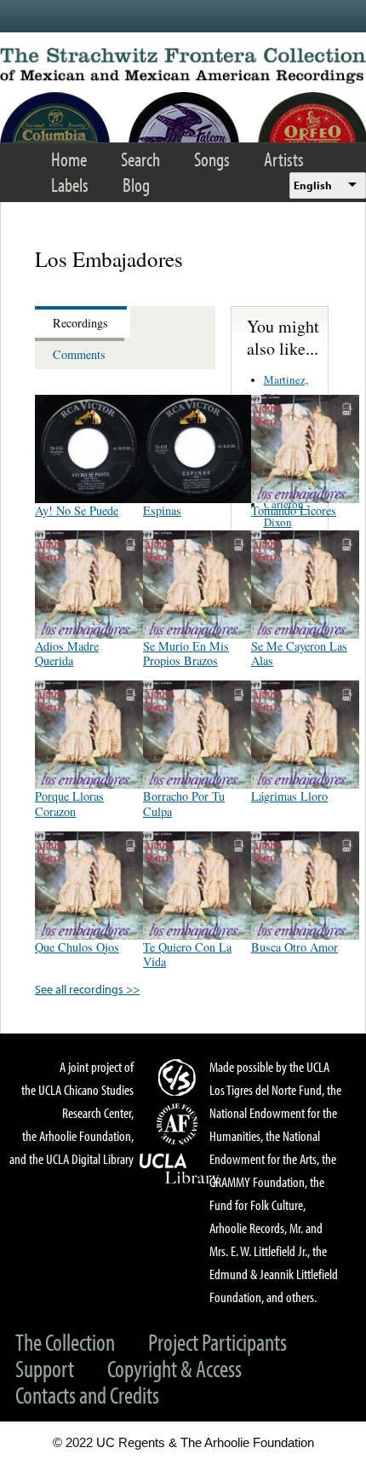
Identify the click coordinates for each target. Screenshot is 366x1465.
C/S (180, 1077)
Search (140, 159)
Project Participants (217, 1342)
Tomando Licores (293, 510)
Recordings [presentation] (80, 323)
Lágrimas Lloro (289, 796)
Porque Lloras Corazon (69, 803)
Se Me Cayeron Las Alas (299, 653)
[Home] (183, 66)
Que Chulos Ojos (77, 947)
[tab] (82, 322)
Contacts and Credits (87, 1395)
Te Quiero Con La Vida (187, 954)
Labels (70, 184)
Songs (212, 159)
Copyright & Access (174, 1368)
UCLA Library (180, 1169)
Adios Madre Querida (67, 653)
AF (180, 1124)
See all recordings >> (87, 989)
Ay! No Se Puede (76, 510)
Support (44, 1368)
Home (69, 159)
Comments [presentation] (79, 354)
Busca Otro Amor (294, 947)
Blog (136, 184)
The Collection (65, 1342)
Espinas (162, 510)
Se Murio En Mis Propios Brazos (186, 653)
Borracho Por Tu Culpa (184, 803)
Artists (284, 159)
